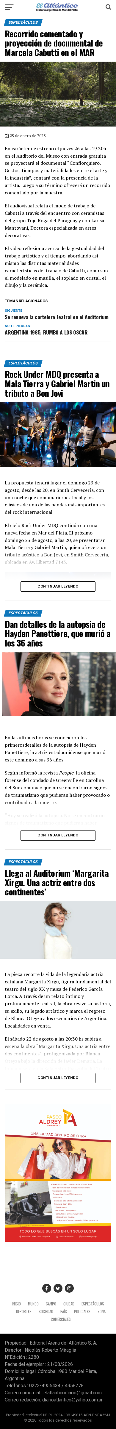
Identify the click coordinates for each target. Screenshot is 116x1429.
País (63, 1311)
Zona (102, 1311)
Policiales (82, 1311)
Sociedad (46, 1311)
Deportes (24, 1311)
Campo (51, 1304)
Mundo (33, 1304)
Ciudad (68, 1304)
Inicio (16, 1304)
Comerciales (61, 1319)
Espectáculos (92, 1304)
